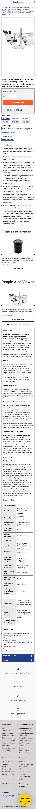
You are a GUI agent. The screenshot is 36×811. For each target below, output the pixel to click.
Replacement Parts (9, 738)
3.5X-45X (15, 118)
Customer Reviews (25, 753)
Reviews (6, 660)
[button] (25, 800)
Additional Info (9, 656)
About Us (22, 761)
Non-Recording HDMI (24, 129)
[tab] (8, 324)
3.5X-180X (25, 122)
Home (3, 8)
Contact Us (6, 730)
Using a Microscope (26, 738)
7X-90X (25, 118)
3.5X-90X (15, 122)
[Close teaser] (18, 794)
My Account (6, 769)
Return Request (7, 733)
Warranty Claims (8, 735)
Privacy (21, 769)
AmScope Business (25, 728)
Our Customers (24, 772)
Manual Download (8, 748)
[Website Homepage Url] (18, 2)
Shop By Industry (25, 730)
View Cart (5, 766)
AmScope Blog (24, 750)
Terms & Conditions (26, 764)
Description (8, 330)
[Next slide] (34, 254)
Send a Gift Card (8, 774)
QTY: (4, 97)
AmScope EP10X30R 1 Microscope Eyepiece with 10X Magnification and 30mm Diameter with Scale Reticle (17, 259)
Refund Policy (23, 766)
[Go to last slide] (2, 254)
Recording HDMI (8, 133)
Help (4, 728)
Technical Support (9, 740)
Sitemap (22, 774)
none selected (7, 129)
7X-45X (6, 118)
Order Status (7, 750)
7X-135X (6, 122)
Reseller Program (8, 772)
